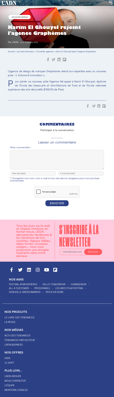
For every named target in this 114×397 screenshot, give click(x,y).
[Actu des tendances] (9, 3)
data (7, 358)
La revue (9, 322)
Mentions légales (16, 389)
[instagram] (38, 271)
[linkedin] (59, 60)
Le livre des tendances (19, 317)
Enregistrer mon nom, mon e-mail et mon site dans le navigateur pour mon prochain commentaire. (54, 179)
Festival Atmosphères (23, 284)
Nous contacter (15, 380)
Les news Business (25, 51)
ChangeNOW (78, 284)
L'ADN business (13, 344)
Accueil (11, 51)
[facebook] (48, 60)
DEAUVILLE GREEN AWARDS (25, 292)
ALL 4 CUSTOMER (19, 288)
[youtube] (46, 271)
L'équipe (9, 385)
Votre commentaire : (20, 147)
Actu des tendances (17, 335)
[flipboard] (64, 60)
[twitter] (54, 60)
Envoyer (57, 203)
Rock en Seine (55, 292)
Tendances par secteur (19, 340)
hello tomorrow (53, 284)
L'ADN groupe (12, 376)
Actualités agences (20, 17)
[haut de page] (109, 393)
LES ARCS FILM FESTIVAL (69, 288)
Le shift (9, 362)
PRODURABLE (42, 288)
